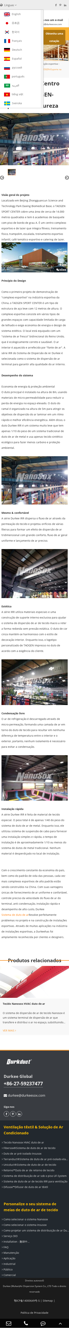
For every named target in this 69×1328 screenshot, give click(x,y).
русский (17, 67)
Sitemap (48, 1300)
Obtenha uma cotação (54, 37)
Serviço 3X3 (10, 1236)
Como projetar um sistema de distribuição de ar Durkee (36, 1230)
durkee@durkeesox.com (26, 1095)
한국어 (16, 32)
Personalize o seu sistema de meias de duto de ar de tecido (31, 1206)
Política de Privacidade (34, 1312)
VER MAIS (9, 1030)
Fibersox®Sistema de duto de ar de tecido (29, 1148)
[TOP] (60, 1323)
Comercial (9, 1275)
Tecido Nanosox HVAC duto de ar (24, 1003)
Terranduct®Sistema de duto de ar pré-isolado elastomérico (36, 1159)
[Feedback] (43, 1323)
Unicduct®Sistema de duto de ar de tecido (29, 1164)
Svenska (17, 103)
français (17, 41)
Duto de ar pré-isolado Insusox (22, 1153)
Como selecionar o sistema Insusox (25, 1225)
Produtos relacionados (34, 960)
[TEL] (26, 1323)
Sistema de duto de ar (15, 915)
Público (8, 1269)
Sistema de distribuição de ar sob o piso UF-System (35, 1176)
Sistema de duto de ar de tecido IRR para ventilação (35, 1181)
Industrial (9, 1264)
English (16, 14)
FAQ (5, 1247)
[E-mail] (8, 1323)
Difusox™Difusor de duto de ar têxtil (25, 1187)
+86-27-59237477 (23, 1083)
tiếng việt (17, 94)
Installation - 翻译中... (16, 1241)
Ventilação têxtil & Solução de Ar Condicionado (33, 1129)
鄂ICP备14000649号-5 (27, 1300)
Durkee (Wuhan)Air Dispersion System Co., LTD (27, 1286)
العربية (15, 85)
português (18, 76)
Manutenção (11, 1252)
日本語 (16, 23)
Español (17, 58)
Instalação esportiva (47, 63)
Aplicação (9, 1258)
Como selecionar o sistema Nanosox (25, 1219)
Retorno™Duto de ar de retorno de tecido (28, 1170)
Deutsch (17, 49)
